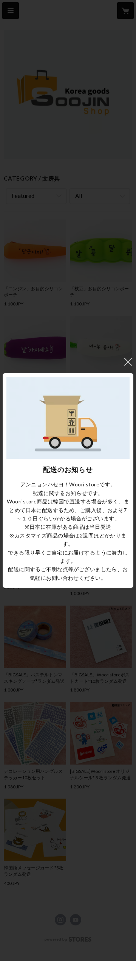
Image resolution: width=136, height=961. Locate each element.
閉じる (128, 362)
